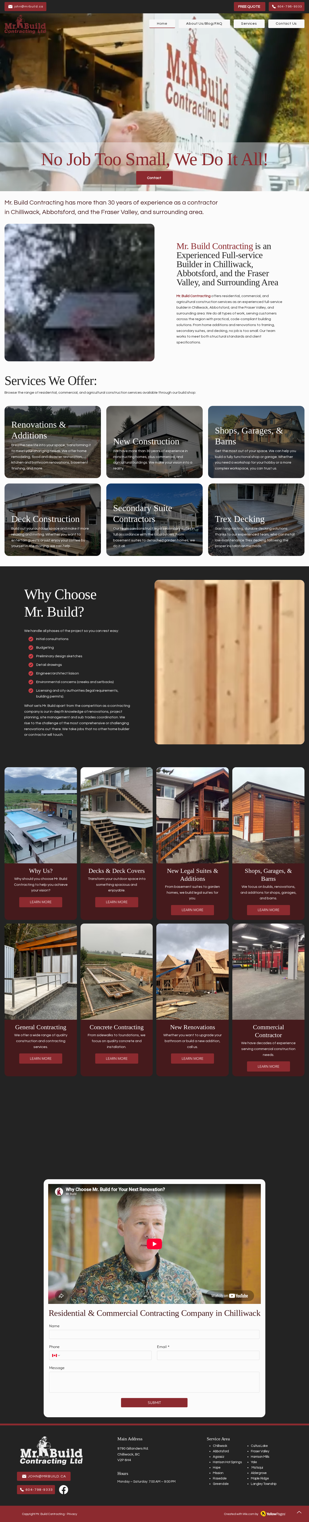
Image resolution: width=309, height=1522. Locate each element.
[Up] (299, 1512)
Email (163, 1346)
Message (56, 1367)
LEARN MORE (41, 902)
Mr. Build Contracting (193, 296)
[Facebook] (63, 1489)
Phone (54, 1346)
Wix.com (248, 1514)
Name (54, 1326)
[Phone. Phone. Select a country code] (56, 1355)
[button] (249, 23)
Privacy (72, 1514)
